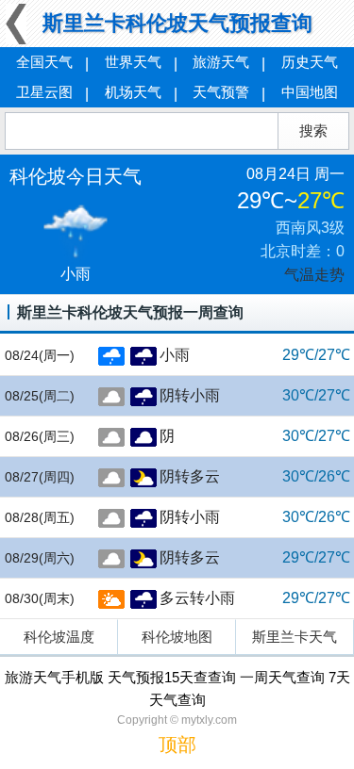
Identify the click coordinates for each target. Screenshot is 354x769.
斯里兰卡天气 (294, 637)
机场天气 (133, 92)
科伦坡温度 (59, 637)
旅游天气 (221, 62)
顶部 (177, 744)
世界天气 (133, 62)
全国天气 (44, 62)
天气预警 (221, 92)
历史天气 (309, 62)
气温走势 (314, 275)
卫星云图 (44, 92)
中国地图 (309, 92)
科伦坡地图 (177, 637)
